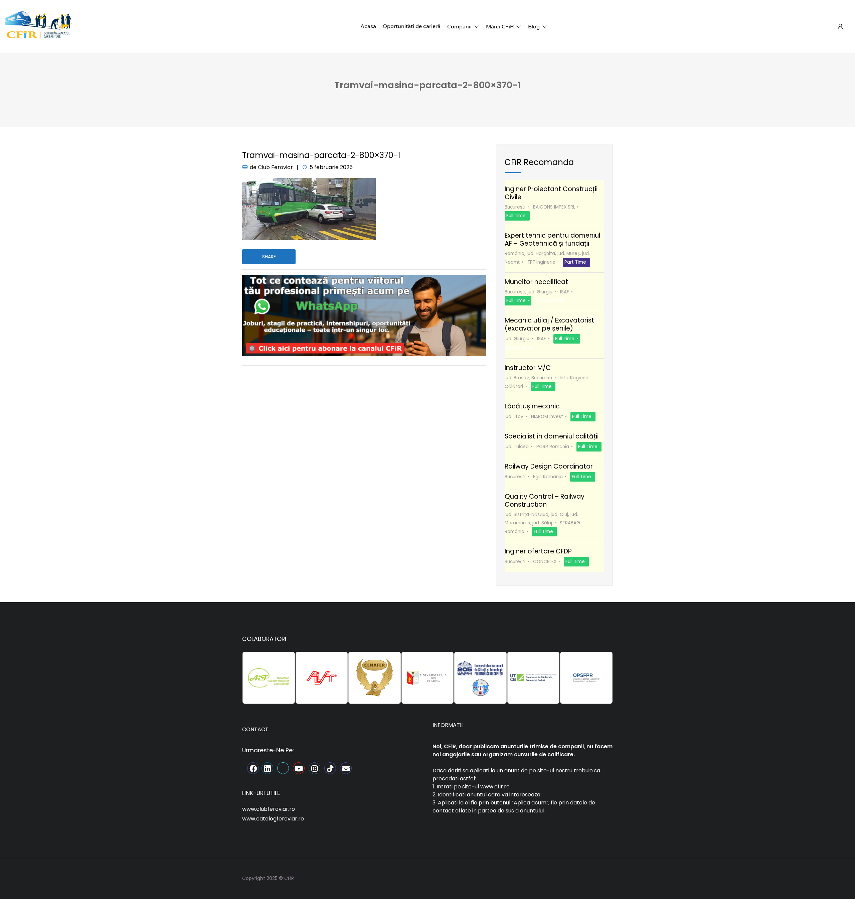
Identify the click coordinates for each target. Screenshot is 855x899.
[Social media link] (607, 877)
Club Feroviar (275, 167)
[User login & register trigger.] (840, 27)
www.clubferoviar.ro (268, 809)
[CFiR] (38, 26)
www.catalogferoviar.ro (273, 818)
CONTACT (255, 729)
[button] (463, 26)
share (269, 256)
